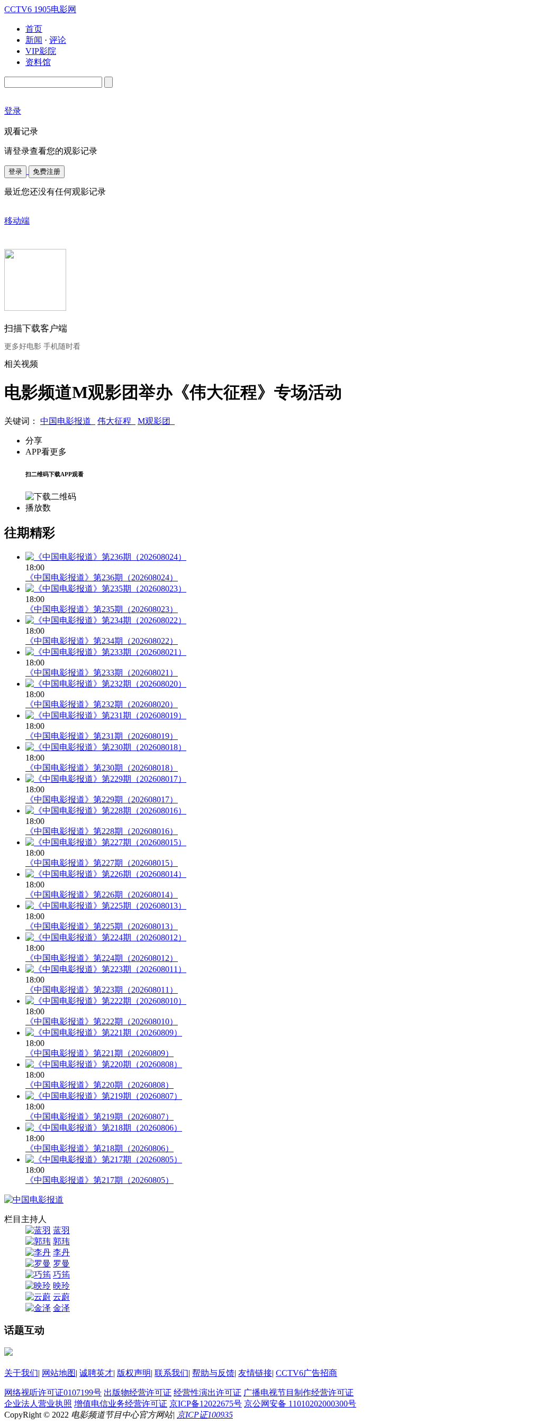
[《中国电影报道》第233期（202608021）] (105, 651)
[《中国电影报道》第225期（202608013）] (105, 905)
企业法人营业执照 (38, 1403)
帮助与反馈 (213, 1372)
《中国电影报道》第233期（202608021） (101, 672)
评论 (57, 39)
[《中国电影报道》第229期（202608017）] (105, 778)
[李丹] (38, 1252)
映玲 (61, 1285)
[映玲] (38, 1285)
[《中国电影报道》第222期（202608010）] (105, 1000)
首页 (33, 28)
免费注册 (46, 171)
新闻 (33, 39)
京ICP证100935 (205, 1414)
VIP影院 (40, 51)
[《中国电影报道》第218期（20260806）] (103, 1127)
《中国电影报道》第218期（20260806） (99, 1148)
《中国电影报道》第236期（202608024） (101, 577)
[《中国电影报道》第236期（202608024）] (105, 556)
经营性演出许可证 (207, 1392)
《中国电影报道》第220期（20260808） (99, 1084)
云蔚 (61, 1296)
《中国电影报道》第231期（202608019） (101, 736)
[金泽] (38, 1307)
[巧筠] (38, 1274)
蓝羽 (61, 1230)
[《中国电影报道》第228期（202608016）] (105, 810)
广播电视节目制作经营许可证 (298, 1392)
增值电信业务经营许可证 (120, 1403)
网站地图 (59, 1372)
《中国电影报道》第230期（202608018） (101, 767)
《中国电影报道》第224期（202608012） (101, 958)
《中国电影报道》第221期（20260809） (99, 1053)
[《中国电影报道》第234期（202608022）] (105, 620)
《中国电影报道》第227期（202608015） (101, 862)
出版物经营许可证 (137, 1392)
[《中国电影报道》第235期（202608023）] (105, 588)
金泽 (61, 1307)
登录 (15, 171)
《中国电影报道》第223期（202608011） (101, 989)
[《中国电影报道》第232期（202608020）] (105, 683)
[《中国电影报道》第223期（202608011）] (105, 969)
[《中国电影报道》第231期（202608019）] (105, 715)
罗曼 (61, 1263)
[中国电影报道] (34, 1199)
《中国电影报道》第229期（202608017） (101, 799)
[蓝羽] (38, 1230)
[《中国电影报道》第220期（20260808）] (103, 1064)
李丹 (61, 1252)
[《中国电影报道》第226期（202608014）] (105, 873)
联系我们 (171, 1372)
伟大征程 (116, 421)
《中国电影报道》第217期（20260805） (99, 1180)
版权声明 (134, 1372)
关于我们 (21, 1372)
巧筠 (61, 1274)
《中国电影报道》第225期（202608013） (101, 926)
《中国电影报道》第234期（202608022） (101, 640)
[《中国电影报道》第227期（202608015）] (105, 842)
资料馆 (38, 62)
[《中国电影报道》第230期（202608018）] (105, 747)
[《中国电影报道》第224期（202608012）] (105, 937)
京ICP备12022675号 (205, 1403)
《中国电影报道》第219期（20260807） (99, 1116)
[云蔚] (38, 1296)
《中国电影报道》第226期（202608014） (101, 894)
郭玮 (61, 1241)
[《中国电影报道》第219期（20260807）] (103, 1095)
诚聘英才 (96, 1372)
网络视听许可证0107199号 (53, 1392)
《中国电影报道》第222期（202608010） (101, 1021)
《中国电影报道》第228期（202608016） (101, 831)
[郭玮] (38, 1241)
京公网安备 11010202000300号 (300, 1403)
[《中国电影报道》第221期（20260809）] (103, 1032)
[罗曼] (38, 1263)
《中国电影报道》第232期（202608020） (101, 704)
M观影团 (156, 421)
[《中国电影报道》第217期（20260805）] (103, 1159)
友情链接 (255, 1372)
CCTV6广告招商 (306, 1372)
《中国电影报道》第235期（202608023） (101, 609)
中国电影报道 (67, 421)
